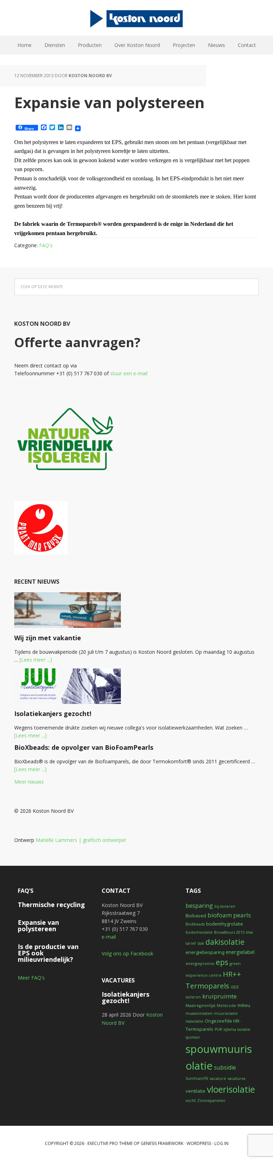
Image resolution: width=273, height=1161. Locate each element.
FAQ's (46, 245)
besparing (199, 906)
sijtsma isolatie (237, 1029)
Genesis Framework (162, 1143)
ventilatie (195, 1091)
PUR (218, 1029)
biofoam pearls (229, 915)
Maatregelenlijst (200, 1005)
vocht (191, 1100)
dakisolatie (225, 942)
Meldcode (226, 1005)
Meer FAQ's (31, 977)
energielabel (240, 951)
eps (222, 962)
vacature (218, 1078)
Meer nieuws (29, 781)
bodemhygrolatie (224, 924)
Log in (221, 1143)
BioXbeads (195, 924)
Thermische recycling (51, 904)
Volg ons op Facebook (127, 953)
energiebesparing (205, 952)
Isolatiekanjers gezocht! (52, 713)
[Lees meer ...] (36, 659)
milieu (243, 1005)
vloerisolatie (231, 1089)
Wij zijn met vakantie (47, 637)
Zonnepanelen (211, 1100)
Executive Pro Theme (110, 1143)
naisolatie (194, 1021)
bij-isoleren (224, 906)
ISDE (235, 987)
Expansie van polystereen (38, 925)
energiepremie (200, 963)
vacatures (236, 1078)
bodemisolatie (199, 932)
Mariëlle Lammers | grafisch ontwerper (81, 840)
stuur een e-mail (129, 373)
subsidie (225, 1067)
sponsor (193, 1037)
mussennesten (199, 1013)
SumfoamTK (197, 1078)
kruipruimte (219, 996)
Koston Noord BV (136, 18)
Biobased (196, 915)
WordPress (199, 1143)
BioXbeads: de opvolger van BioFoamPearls (83, 747)
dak (200, 943)
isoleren (193, 997)
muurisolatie (226, 1013)
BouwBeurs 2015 (229, 932)
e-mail (109, 936)
